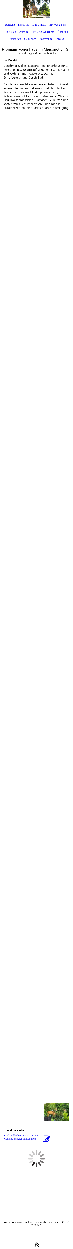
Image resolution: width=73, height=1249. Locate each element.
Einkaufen (15, 38)
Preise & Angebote (43, 31)
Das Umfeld (39, 24)
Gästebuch (30, 38)
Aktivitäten (10, 31)
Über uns (62, 31)
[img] (36, 9)
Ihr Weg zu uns (57, 24)
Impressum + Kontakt (52, 38)
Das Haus (23, 24)
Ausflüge (24, 31)
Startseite (10, 24)
